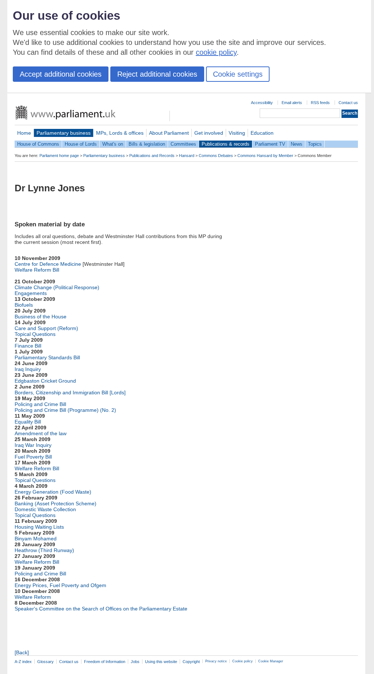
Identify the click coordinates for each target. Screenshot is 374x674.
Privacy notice (216, 661)
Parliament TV (270, 144)
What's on (112, 144)
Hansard (186, 155)
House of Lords (81, 144)
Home (24, 133)
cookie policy (216, 52)
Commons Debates (216, 155)
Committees (183, 144)
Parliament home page (59, 155)
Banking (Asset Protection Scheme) (55, 503)
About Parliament (169, 133)
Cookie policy (242, 661)
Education (262, 133)
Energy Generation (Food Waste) (53, 492)
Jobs (135, 661)
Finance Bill (28, 346)
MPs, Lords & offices (120, 133)
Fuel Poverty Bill (33, 457)
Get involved (208, 133)
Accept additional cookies (61, 74)
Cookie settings (238, 74)
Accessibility (262, 102)
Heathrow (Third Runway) (44, 550)
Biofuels (24, 305)
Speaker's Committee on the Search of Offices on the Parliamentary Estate (101, 609)
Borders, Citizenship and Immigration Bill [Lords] (70, 392)
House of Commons (38, 144)
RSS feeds (320, 102)
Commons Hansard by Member (265, 155)
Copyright (191, 661)
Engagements (31, 293)
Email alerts (292, 102)
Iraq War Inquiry (33, 445)
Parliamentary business (64, 133)
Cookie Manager (270, 661)
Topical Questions (35, 334)
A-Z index (23, 661)
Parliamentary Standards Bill (47, 357)
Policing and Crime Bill (40, 404)
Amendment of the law (40, 433)
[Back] (22, 652)
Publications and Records (152, 155)
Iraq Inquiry (28, 369)
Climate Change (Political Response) (57, 287)
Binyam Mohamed (36, 538)
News (296, 144)
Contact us (348, 102)
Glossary (45, 661)
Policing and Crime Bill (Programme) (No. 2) (65, 410)
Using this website (161, 661)
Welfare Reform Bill (37, 270)
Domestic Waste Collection (45, 509)
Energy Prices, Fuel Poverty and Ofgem (60, 585)
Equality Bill (28, 422)
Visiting (237, 133)
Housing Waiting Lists (39, 527)
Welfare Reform (33, 597)
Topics (315, 144)
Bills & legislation (147, 144)
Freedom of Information (104, 661)
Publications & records (225, 144)
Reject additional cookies (157, 74)
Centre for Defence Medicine (48, 264)
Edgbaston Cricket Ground (45, 381)
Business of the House (40, 316)
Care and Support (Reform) (46, 328)
